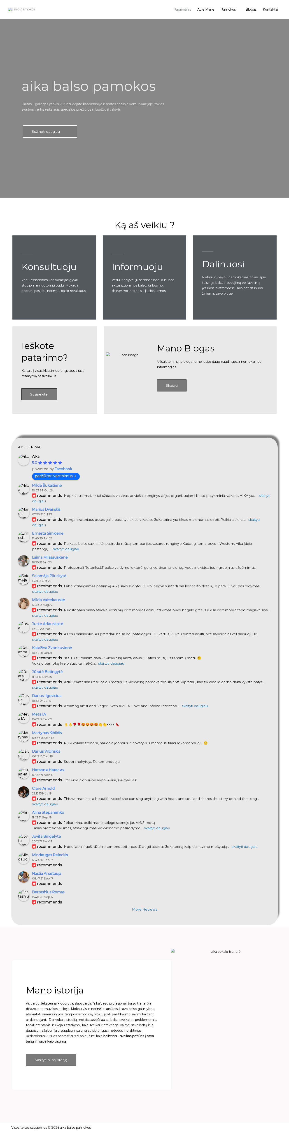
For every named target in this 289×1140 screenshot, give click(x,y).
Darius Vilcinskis (46, 751)
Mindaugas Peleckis (50, 855)
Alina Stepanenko (48, 812)
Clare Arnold (43, 788)
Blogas (251, 9)
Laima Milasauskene (50, 557)
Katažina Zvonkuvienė (52, 648)
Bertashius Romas (48, 892)
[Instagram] (259, 1130)
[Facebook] (232, 1130)
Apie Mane (205, 9)
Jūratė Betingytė (47, 672)
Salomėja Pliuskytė (49, 576)
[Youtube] (246, 1130)
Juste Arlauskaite (47, 624)
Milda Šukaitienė (47, 485)
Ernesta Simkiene (47, 533)
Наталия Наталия (48, 770)
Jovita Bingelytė (46, 836)
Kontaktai (270, 9)
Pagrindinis (182, 9)
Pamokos (228, 9)
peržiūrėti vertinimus (53, 476)
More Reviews (144, 909)
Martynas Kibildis (47, 733)
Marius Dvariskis (46, 509)
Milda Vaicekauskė (48, 600)
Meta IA (39, 714)
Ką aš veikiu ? (144, 224)
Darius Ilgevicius (46, 696)
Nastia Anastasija (46, 873)
